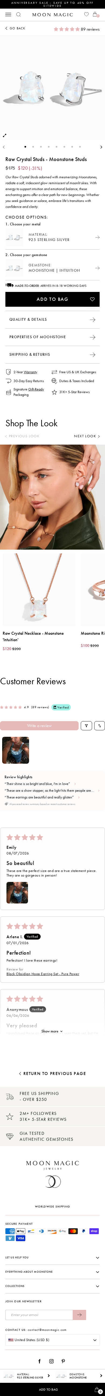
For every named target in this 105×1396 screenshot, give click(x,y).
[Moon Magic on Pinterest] (65, 1361)
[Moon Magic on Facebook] (41, 1361)
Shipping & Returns (29, 354)
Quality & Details (28, 319)
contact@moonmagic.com (47, 1330)
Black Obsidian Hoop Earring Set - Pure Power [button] (42, 974)
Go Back (17, 28)
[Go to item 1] (15, 750)
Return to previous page (54, 1073)
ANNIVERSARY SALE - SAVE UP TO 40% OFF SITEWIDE (52, 4)
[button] (67, 29)
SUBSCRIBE (79, 1315)
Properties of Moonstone (37, 337)
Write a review (39, 725)
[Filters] (86, 725)
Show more (49, 1031)
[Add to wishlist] (92, 299)
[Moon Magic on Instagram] (53, 1361)
